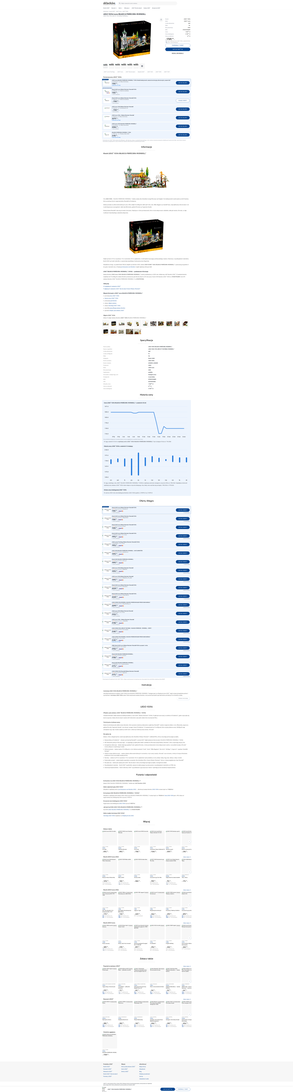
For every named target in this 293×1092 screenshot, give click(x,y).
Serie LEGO (124, 1069)
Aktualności (142, 1069)
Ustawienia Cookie (144, 1079)
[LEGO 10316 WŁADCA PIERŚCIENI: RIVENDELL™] (105, 323)
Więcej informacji (178, 53)
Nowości (113, 8)
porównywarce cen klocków (128, 267)
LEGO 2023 (150, 71)
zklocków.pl (105, 11)
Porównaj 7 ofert (178, 45)
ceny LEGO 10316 (114, 296)
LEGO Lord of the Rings (109, 71)
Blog (140, 1071)
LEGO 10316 (155, 789)
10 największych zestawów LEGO (112, 286)
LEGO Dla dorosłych (137, 8)
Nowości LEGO (107, 1069)
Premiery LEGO (107, 1076)
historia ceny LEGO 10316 (111, 298)
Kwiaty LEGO (147, 8)
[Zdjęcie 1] (105, 66)
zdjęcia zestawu (112, 303)
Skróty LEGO (124, 1071)
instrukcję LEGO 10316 (114, 305)
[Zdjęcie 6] (136, 66)
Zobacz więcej (186, 857)
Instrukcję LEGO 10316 (109, 815)
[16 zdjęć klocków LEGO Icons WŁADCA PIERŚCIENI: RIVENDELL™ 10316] (142, 66)
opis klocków (113, 300)
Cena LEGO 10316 (169, 795)
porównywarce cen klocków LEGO (127, 789)
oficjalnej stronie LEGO (128, 815)
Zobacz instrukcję (183, 698)
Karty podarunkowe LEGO (128, 1066)
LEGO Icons (119, 11)
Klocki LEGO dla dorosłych (110, 1074)
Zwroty (141, 1076)
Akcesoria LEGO (156, 8)
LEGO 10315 (158, 71)
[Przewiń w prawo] (189, 841)
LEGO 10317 (167, 71)
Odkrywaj (126, 8)
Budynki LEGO (141, 71)
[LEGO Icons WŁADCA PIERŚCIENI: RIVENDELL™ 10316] (121, 323)
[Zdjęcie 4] (124, 66)
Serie (120, 8)
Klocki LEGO (106, 8)
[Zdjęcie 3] (117, 66)
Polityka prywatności (144, 1074)
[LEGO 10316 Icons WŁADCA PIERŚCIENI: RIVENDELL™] (129, 323)
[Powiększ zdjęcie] (132, 40)
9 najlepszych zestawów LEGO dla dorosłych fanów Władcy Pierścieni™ (121, 289)
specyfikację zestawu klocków (117, 308)
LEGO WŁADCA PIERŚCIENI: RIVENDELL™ (119, 809)
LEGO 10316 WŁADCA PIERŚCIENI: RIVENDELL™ (120, 1089)
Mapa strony (142, 1066)
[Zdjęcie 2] (111, 66)
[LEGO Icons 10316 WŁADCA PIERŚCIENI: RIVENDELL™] (177, 323)
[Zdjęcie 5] (130, 66)
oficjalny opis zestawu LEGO (116, 310)
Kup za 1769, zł (178, 49)
